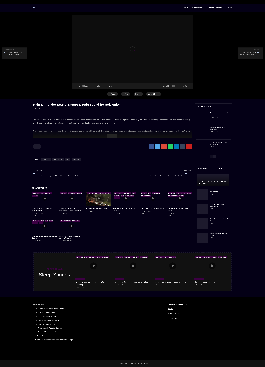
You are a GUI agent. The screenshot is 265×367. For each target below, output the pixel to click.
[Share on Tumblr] (182, 146)
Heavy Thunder (57, 159)
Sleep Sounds (80, 278)
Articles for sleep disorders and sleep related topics (55, 340)
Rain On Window (145, 195)
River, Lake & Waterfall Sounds (50, 328)
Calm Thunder (118, 193)
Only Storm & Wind (160, 257)
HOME (186, 8)
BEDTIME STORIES (215, 8)
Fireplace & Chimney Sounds (49, 320)
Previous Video (38, 170)
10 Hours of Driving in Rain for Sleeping (131, 282)
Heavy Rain (46, 159)
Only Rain (94, 193)
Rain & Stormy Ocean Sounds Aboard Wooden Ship (167, 176)
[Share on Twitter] (157, 146)
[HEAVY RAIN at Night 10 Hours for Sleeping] (213, 180)
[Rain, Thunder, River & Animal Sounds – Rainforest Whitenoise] (36, 176)
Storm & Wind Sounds (46, 324)
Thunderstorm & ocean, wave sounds (209, 282)
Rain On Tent (48, 193)
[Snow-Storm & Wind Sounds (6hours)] (202, 223)
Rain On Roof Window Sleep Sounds (152, 208)
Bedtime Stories (41, 336)
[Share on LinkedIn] (176, 146)
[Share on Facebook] (151, 146)
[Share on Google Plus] (164, 146)
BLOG (230, 8)
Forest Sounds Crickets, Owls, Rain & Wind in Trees (64, 2)
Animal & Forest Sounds (47, 332)
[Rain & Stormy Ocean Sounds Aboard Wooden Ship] (188, 176)
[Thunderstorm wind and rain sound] (202, 117)
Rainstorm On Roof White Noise (96, 208)
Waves (220, 257)
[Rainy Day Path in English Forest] (202, 238)
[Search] (230, 2)
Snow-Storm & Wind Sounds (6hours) (170, 282)
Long (61, 193)
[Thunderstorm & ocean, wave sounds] (202, 209)
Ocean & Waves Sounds (47, 316)
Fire (61, 220)
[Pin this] (189, 146)
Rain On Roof (106, 193)
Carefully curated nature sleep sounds (49, 309)
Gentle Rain (127, 193)
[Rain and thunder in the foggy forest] (202, 132)
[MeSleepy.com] (39, 8)
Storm (51, 220)
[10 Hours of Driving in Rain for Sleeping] (202, 147)
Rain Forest (76, 159)
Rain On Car (71, 193)
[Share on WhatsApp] (170, 146)
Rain (67, 159)
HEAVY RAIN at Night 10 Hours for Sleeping (218, 181)
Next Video (188, 170)
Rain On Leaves (129, 195)
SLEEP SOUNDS (197, 8)
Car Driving (119, 257)
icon (44, 198)
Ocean (205, 257)
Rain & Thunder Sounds (47, 313)
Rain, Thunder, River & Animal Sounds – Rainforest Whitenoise (61, 176)
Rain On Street (103, 257)
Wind (40, 223)
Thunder (35, 195)
